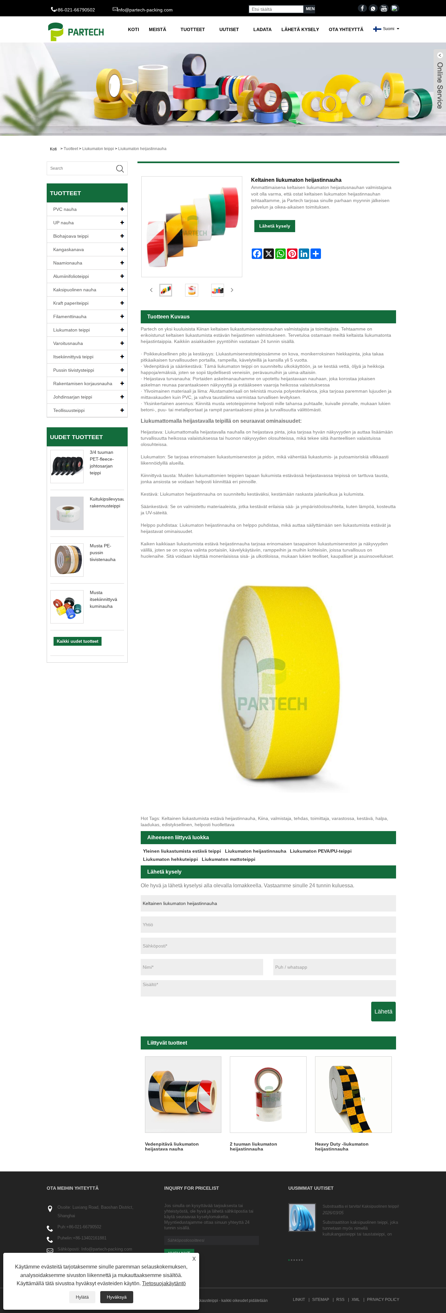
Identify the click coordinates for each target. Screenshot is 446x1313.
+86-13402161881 (89, 1238)
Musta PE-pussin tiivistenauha (103, 552)
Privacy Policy (383, 1299)
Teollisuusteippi (69, 410)
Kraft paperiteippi (70, 303)
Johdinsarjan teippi (72, 397)
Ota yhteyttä (346, 29)
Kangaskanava (68, 249)
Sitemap (320, 1299)
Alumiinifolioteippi (71, 276)
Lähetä (383, 1011)
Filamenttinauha (70, 316)
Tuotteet (193, 29)
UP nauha (63, 222)
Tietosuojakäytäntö (164, 1283)
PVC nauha (65, 209)
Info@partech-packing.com (145, 9)
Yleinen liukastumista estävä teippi (182, 851)
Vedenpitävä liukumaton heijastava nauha (172, 1146)
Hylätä (82, 1297)
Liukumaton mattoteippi (228, 859)
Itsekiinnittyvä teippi (73, 356)
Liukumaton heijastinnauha (142, 148)
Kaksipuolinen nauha (74, 289)
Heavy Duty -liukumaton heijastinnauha (342, 1146)
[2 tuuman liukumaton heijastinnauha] (268, 1094)
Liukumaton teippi (98, 148)
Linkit (299, 1299)
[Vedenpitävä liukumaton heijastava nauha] (183, 1094)
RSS (340, 1299)
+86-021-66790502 (83, 1226)
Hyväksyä (117, 1297)
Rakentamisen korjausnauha (82, 383)
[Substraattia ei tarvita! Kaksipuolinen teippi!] (302, 1217)
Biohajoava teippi (70, 236)
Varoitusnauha (68, 343)
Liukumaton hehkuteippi (170, 859)
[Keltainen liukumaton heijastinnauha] (166, 290)
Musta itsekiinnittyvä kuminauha (103, 599)
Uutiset (229, 29)
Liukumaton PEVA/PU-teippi (321, 851)
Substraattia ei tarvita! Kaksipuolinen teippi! (361, 1206)
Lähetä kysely (300, 29)
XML (356, 1299)
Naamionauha (67, 262)
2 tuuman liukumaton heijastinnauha (253, 1146)
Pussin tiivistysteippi (73, 370)
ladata (262, 29)
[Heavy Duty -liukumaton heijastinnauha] (353, 1094)
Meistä (157, 29)
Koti (133, 29)
